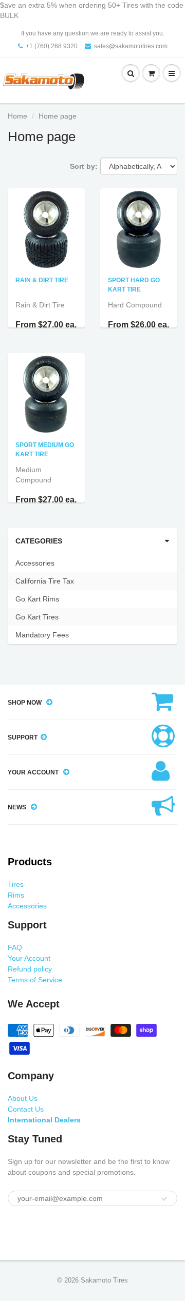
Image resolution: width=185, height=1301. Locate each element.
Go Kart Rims (37, 599)
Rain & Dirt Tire (41, 280)
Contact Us (26, 1109)
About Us (23, 1098)
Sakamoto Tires (104, 1280)
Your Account (29, 958)
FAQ (15, 947)
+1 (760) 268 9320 (52, 46)
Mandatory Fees (42, 635)
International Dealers (44, 1120)
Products (30, 861)
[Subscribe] (164, 1199)
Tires (16, 884)
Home (17, 116)
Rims (16, 895)
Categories (38, 541)
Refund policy (30, 969)
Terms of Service (35, 980)
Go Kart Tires (37, 617)
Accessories (34, 563)
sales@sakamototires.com (131, 46)
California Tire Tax (44, 581)
